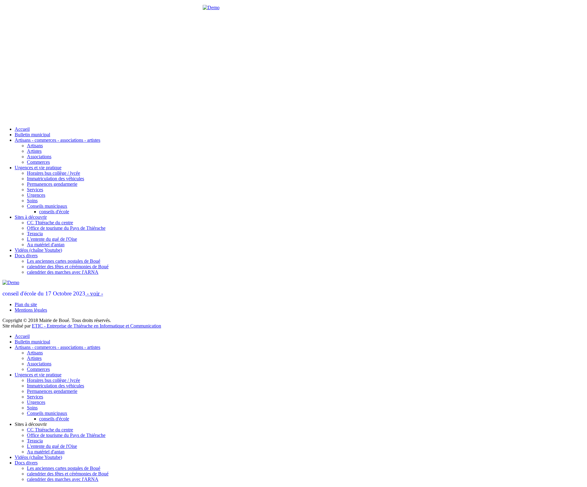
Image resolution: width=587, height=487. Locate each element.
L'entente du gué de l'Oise (52, 239)
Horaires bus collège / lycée (53, 173)
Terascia (35, 233)
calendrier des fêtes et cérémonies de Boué (68, 266)
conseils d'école (54, 211)
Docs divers (26, 255)
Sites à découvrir (31, 217)
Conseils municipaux (47, 206)
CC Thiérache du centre (50, 222)
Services (35, 189)
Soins (32, 200)
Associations (39, 156)
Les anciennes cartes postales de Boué (63, 261)
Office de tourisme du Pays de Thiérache (66, 228)
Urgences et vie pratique (38, 167)
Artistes (34, 151)
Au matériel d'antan (46, 244)
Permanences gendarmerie (52, 184)
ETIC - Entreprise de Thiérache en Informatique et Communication (96, 325)
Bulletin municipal (32, 134)
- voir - (94, 293)
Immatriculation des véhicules (55, 178)
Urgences (36, 195)
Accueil (22, 129)
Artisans (35, 145)
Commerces (38, 162)
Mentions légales (31, 310)
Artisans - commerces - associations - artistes (57, 140)
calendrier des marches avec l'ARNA (62, 272)
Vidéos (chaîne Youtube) (38, 250)
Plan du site (26, 304)
